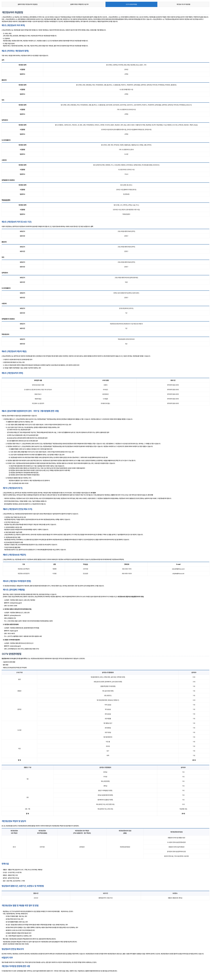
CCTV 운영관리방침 (131, 4)
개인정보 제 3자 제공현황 (183, 4)
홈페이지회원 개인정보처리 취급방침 (27, 4)
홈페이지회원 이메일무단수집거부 (79, 4)
